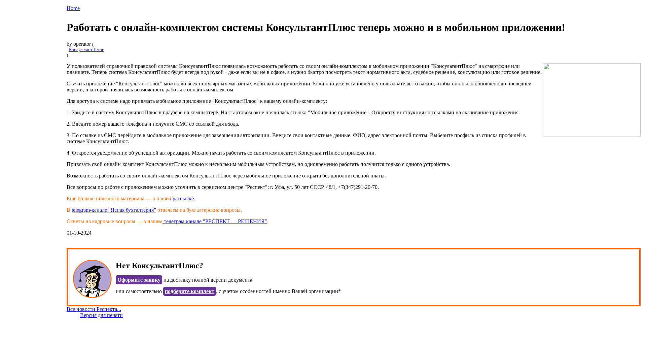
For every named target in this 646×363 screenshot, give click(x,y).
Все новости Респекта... (94, 309)
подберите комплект (189, 291)
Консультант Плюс (86, 49)
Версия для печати (101, 315)
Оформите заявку (138, 280)
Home (73, 8)
